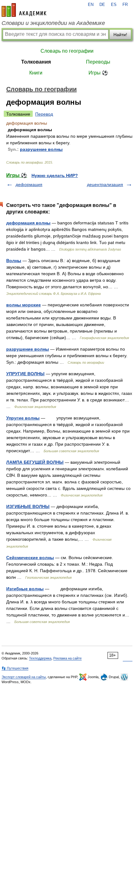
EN (90, 4)
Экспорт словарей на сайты (24, 677)
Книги (35, 72)
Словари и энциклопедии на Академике (53, 23)
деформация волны (28, 222)
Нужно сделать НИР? (54, 175)
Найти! (120, 34)
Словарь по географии (67, 51)
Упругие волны (23, 417)
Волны (13, 260)
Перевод (44, 114)
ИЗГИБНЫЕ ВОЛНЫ (28, 506)
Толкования (36, 62)
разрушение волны (41, 149)
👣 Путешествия (15, 668)
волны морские (23, 304)
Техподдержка (40, 658)
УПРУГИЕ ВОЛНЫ (25, 373)
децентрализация (105, 184)
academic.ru (24, 10)
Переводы (98, 62)
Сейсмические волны (30, 557)
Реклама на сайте (67, 658)
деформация (29, 184)
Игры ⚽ (98, 72)
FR (125, 4)
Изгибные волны (25, 588)
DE (102, 4)
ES (114, 4)
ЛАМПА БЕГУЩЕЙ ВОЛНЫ (35, 462)
